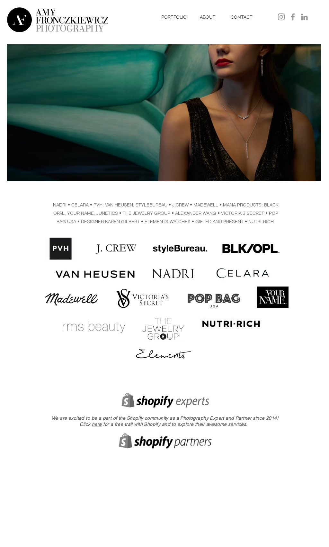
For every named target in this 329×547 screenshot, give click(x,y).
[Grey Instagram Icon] (281, 17)
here (97, 424)
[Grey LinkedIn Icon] (304, 17)
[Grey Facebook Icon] (293, 17)
